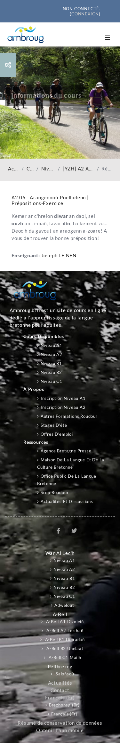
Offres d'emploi (57, 434)
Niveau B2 (51, 372)
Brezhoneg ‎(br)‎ (64, 704)
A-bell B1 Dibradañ (64, 639)
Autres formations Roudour (69, 416)
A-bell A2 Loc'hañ (64, 630)
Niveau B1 (51, 363)
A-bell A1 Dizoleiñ (64, 621)
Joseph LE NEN (58, 255)
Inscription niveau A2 (63, 407)
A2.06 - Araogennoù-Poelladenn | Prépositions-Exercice (50, 200)
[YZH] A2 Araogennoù (78, 168)
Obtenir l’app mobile (60, 730)
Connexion (85, 13)
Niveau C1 (51, 381)
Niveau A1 (51, 345)
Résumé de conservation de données (60, 723)
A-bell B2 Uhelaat (64, 648)
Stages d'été (54, 425)
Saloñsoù (64, 673)
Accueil (13, 168)
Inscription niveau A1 (63, 398)
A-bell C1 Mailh (64, 657)
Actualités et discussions (67, 501)
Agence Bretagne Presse (66, 450)
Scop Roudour (54, 492)
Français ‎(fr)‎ (60, 697)
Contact (60, 690)
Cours (30, 168)
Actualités (60, 683)
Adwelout (64, 605)
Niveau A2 (48, 168)
